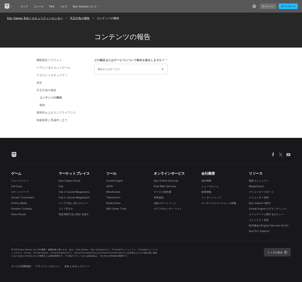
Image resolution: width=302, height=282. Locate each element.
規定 (39, 82)
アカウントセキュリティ (52, 75)
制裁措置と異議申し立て (52, 120)
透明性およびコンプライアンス (56, 112)
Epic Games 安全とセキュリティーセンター (35, 18)
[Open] (162, 69)
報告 (42, 105)
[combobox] (127, 71)
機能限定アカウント (49, 60)
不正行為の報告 (80, 18)
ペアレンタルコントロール (53, 67)
